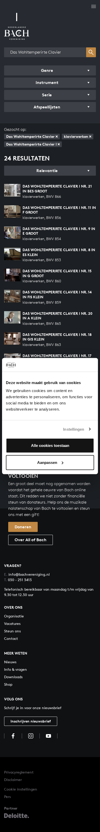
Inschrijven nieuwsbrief (31, 721)
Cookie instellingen (20, 789)
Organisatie (14, 616)
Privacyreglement (19, 772)
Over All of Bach (30, 539)
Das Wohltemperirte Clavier (30, 136)
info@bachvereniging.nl (27, 574)
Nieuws (10, 662)
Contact (11, 638)
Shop (8, 684)
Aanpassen (47, 462)
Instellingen (73, 429)
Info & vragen (15, 669)
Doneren (23, 526)
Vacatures (12, 623)
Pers (7, 796)
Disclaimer (13, 779)
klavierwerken (76, 136)
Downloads (13, 677)
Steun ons (12, 631)
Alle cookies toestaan (50, 445)
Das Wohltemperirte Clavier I (31, 144)
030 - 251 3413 (18, 580)
